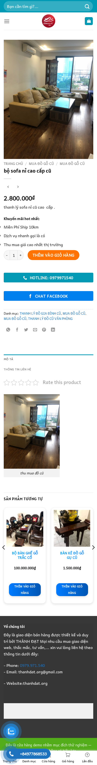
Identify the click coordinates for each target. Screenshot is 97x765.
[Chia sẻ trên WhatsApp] (8, 330)
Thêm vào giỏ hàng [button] (24, 589)
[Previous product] (18, 187)
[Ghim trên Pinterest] (44, 330)
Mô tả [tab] (8, 359)
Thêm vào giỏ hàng (54, 255)
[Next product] (8, 187)
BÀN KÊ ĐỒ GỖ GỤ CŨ (72, 555)
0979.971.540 (32, 665)
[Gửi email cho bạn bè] (35, 330)
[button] (7, 21)
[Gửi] (87, 6)
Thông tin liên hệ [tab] (17, 369)
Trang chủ (13, 163)
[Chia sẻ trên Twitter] (26, 330)
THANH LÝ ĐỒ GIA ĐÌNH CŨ (40, 313)
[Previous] (4, 557)
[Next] (93, 557)
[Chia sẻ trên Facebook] (17, 330)
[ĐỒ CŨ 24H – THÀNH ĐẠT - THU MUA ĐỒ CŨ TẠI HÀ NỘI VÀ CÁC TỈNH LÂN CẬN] (48, 21)
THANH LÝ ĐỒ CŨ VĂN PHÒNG (50, 318)
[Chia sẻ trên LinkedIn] (53, 330)
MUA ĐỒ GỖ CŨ (41, 163)
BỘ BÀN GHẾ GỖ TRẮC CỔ (25, 555)
